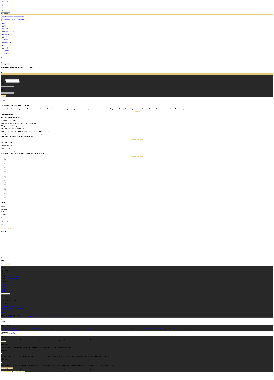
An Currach (5, 36)
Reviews (4, 33)
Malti (68, 329)
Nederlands (126, 329)
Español (4, 288)
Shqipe (185, 329)
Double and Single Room (8, 29)
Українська (139, 329)
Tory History (5, 47)
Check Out (3, 81)
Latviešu (49, 329)
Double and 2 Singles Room (9, 31)
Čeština (84, 329)
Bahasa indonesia (102, 329)
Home (3, 23)
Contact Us (4, 53)
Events (4, 25)
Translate (12, 333)
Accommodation (6, 28)
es (2, 7)
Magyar (90, 329)
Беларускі (78, 329)
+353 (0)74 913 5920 (6, 1)
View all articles (5, 310)
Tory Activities (5, 39)
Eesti (33, 329)
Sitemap (48, 317)
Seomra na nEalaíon (7, 37)
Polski (157, 329)
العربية (36, 329)
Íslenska (116, 329)
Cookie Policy (55, 317)
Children (3, 89)
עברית (112, 329)
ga (2, 10)
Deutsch (4, 284)
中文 (201, 329)
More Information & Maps (137, 139)
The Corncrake (6, 50)
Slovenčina (196, 329)
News (4, 26)
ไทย (134, 329)
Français (4, 289)
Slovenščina (190, 329)
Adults (2, 83)
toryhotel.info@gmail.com (7, 228)
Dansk (24, 329)
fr (2, 9)
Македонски (54, 329)
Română (171, 329)
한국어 (147, 329)
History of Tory (6, 48)
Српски (181, 329)
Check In (3, 80)
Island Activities (6, 40)
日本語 (144, 329)
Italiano (109, 329)
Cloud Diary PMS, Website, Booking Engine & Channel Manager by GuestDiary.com (23, 317)
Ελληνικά (29, 329)
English (4, 286)
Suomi (40, 329)
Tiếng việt (161, 329)
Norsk (121, 329)
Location (4, 51)
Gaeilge (4, 291)
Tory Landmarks (6, 44)
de (2, 4)
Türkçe (131, 329)
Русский (167, 329)
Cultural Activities (7, 42)
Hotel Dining (5, 34)
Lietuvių (44, 329)
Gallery (3, 45)
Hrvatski (94, 329)
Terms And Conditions (66, 317)
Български (73, 329)
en (2, 5)
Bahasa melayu (63, 329)
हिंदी (87, 329)
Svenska (176, 329)
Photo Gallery (137, 111)
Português (152, 329)
